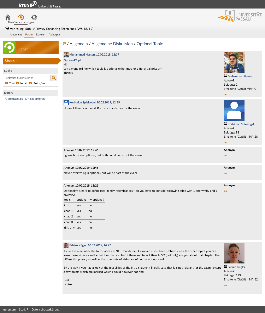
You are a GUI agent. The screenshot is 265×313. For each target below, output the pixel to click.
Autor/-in (39, 83)
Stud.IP (23, 309)
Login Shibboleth (238, 4)
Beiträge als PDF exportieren (26, 98)
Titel (11, 83)
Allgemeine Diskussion (113, 44)
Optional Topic (150, 44)
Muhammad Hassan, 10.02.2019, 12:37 (94, 54)
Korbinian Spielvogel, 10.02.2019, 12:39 (94, 102)
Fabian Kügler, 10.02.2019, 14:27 (90, 245)
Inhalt (23, 83)
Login (260, 4)
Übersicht (11, 60)
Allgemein (79, 44)
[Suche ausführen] (53, 78)
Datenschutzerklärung (45, 309)
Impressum (9, 309)
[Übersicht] (65, 44)
